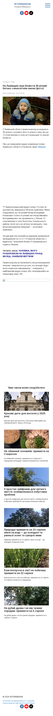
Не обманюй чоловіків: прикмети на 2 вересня (26, 453)
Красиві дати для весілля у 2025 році (24, 415)
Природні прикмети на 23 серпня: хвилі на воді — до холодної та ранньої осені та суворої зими (25, 532)
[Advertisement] (26, 46)
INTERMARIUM (22, 4)
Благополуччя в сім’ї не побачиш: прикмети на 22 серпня (25, 572)
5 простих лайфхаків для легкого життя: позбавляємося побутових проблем (25, 491)
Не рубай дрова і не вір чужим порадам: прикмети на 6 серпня (24, 609)
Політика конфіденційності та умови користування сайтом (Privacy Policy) (19, 702)
